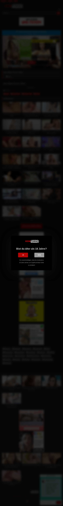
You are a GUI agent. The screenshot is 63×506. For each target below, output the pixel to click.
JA (23, 255)
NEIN (39, 255)
